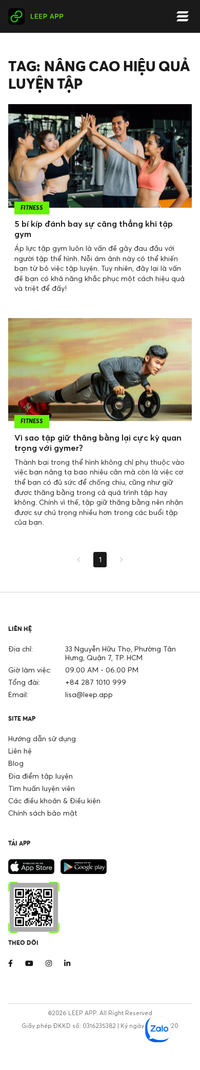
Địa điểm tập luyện (40, 775)
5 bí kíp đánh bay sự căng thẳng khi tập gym (93, 229)
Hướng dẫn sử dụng (42, 738)
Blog (16, 763)
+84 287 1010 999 (95, 682)
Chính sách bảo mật (42, 812)
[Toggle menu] (182, 17)
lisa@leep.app (89, 694)
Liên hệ (20, 750)
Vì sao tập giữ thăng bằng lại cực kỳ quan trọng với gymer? (98, 442)
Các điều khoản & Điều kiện (54, 800)
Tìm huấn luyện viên (41, 788)
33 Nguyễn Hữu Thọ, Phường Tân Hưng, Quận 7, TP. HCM (120, 652)
